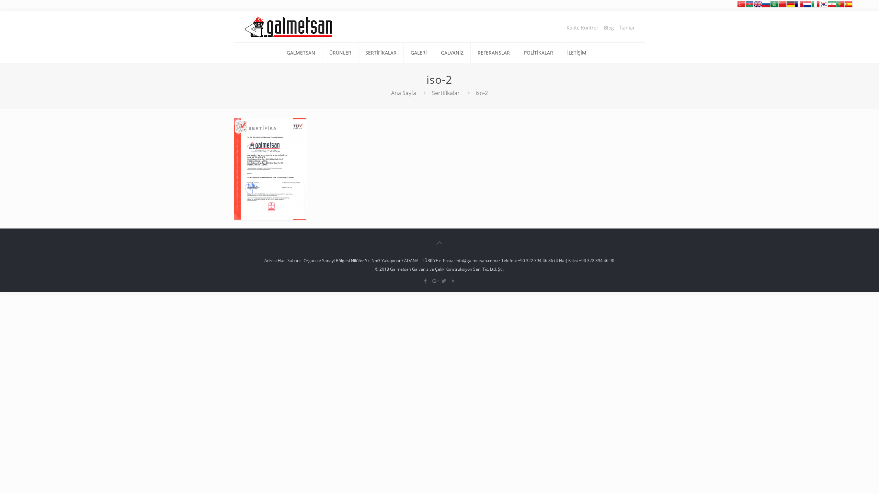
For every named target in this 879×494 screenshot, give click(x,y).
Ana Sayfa (403, 93)
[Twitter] (444, 280)
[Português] (840, 6)
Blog (609, 27)
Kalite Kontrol (582, 27)
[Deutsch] (791, 6)
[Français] (799, 6)
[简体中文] (782, 6)
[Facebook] (425, 280)
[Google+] (434, 280)
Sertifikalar (446, 93)
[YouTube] (453, 280)
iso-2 (482, 93)
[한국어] (824, 6)
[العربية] (774, 6)
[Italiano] (815, 6)
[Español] (848, 6)
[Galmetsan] (288, 26)
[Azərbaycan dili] (749, 6)
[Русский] (766, 6)
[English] (758, 6)
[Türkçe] (741, 6)
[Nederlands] (807, 6)
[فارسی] (832, 6)
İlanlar (627, 27)
